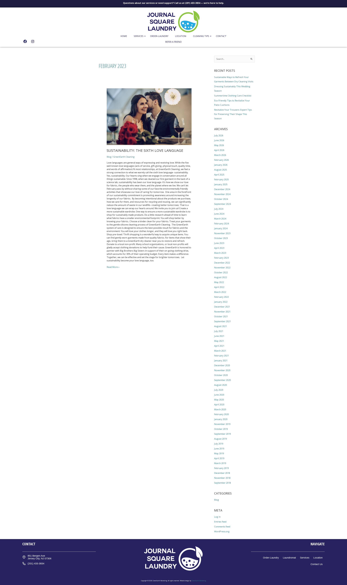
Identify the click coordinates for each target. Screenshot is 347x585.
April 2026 (219, 150)
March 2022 (220, 292)
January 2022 (220, 301)
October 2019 (221, 429)
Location (180, 36)
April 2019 (219, 458)
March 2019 (220, 463)
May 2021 (219, 340)
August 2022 (220, 277)
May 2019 (219, 453)
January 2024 (220, 228)
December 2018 (222, 473)
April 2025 (219, 174)
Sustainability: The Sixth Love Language (145, 150)
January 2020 (220, 419)
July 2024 (218, 208)
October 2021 (221, 316)
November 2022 (222, 267)
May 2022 (219, 282)
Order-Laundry (159, 36)
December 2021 (222, 306)
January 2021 (220, 360)
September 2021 (222, 321)
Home (124, 36)
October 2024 (221, 199)
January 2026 (220, 164)
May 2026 (219, 145)
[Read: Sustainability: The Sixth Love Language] (149, 116)
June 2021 (219, 336)
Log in (217, 516)
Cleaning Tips (201, 36)
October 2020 (221, 375)
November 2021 (222, 311)
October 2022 (221, 272)
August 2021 (220, 326)
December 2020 (222, 365)
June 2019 (219, 448)
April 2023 (219, 248)
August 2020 (220, 384)
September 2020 (222, 380)
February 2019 (221, 468)
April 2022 (219, 287)
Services (138, 36)
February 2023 (221, 257)
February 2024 (221, 223)
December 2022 (222, 262)
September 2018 (222, 482)
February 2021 (221, 355)
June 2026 (219, 140)
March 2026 (220, 155)
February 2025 (221, 179)
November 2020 (222, 370)
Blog (109, 156)
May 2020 (219, 399)
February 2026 (221, 159)
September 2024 (222, 203)
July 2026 (218, 135)
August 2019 (220, 438)
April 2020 (219, 404)
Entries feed (220, 521)
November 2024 (222, 194)
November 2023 (222, 233)
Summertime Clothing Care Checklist (232, 95)
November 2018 (222, 477)
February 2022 (221, 296)
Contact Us (317, 564)
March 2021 (220, 350)
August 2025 (220, 169)
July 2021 (218, 331)
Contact (221, 36)
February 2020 (221, 414)
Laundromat (289, 557)
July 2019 (218, 443)
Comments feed (222, 526)
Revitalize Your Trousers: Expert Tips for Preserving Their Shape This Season (233, 114)
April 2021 (219, 345)
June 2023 (219, 243)
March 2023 (220, 252)
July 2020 (218, 389)
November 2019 (222, 424)
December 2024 (222, 189)
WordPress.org (221, 531)
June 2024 (219, 213)
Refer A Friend (173, 41)
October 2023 (221, 238)
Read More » (113, 267)
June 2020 (219, 394)
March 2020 (220, 409)
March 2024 (220, 218)
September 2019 (222, 433)
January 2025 (220, 184)
